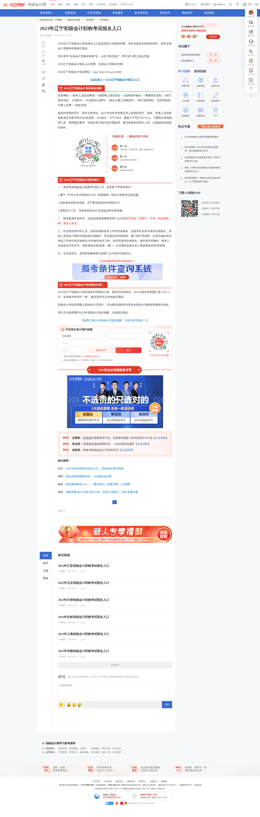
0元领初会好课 (102, 476)
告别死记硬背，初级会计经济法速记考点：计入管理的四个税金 (200, 179)
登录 (250, 4)
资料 (91, 4)
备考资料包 (141, 12)
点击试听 (160, 437)
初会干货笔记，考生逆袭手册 (120, 492)
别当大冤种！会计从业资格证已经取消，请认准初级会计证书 (199, 149)
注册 (256, 4)
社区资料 (117, 752)
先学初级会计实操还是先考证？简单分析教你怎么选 (200, 159)
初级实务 (70, 12)
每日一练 (106, 752)
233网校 (58, 20)
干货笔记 (63, 752)
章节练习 (73, 752)
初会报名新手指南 (112, 468)
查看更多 (115, 665)
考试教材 (95, 748)
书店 (83, 4)
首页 (53, 4)
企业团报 (113, 4)
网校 (45, 578)
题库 (68, 4)
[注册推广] (115, 526)
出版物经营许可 (185, 785)
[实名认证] (121, 803)
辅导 (45, 563)
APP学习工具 (127, 4)
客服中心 (220, 4)
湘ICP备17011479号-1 (167, 785)
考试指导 (90, 20)
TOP (251, 90)
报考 (45, 555)
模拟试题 (84, 752)
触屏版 (164, 781)
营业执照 (197, 785)
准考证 (83, 748)
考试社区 (164, 12)
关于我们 (96, 781)
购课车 (207, 4)
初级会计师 (37, 4)
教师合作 (119, 781)
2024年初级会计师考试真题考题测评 (199, 137)
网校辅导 (187, 12)
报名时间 (63, 748)
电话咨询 (251, 55)
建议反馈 (251, 84)
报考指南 (45, 12)
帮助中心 (142, 781)
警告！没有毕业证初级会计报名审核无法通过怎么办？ (200, 169)
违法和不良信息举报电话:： (76, 785)
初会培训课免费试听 (78, 476)
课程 (60, 4)
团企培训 (251, 65)
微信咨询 (251, 26)
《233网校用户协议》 (91, 356)
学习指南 (184, 71)
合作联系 (101, 4)
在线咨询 (251, 16)
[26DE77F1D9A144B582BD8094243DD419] (210, 126)
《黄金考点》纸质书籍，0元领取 (110, 484)
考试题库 (117, 12)
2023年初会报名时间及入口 (82, 468)
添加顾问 (213, 37)
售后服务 (251, 45)
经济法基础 (94, 12)
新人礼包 (117, 748)
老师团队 (209, 12)
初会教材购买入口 (77, 484)
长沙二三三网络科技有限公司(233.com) (130, 789)
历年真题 (95, 752)
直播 (76, 4)
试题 (45, 570)
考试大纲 (106, 748)
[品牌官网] (109, 803)
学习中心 (192, 4)
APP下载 (251, 74)
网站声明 (131, 781)
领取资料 (251, 36)
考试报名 (104, 20)
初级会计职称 (73, 20)
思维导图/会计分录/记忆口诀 (83, 492)
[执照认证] (116, 803)
